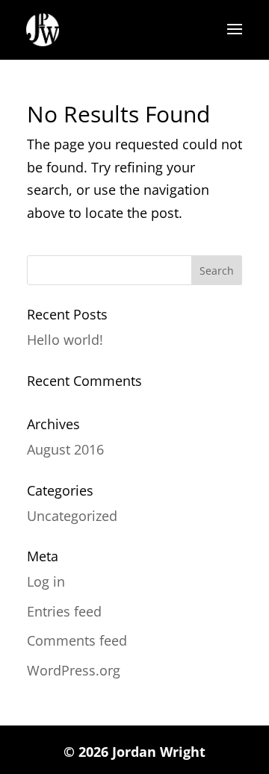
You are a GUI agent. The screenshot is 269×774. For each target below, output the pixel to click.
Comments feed (77, 640)
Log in (46, 581)
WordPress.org (73, 670)
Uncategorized (72, 516)
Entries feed (64, 611)
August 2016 (65, 449)
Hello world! (65, 340)
